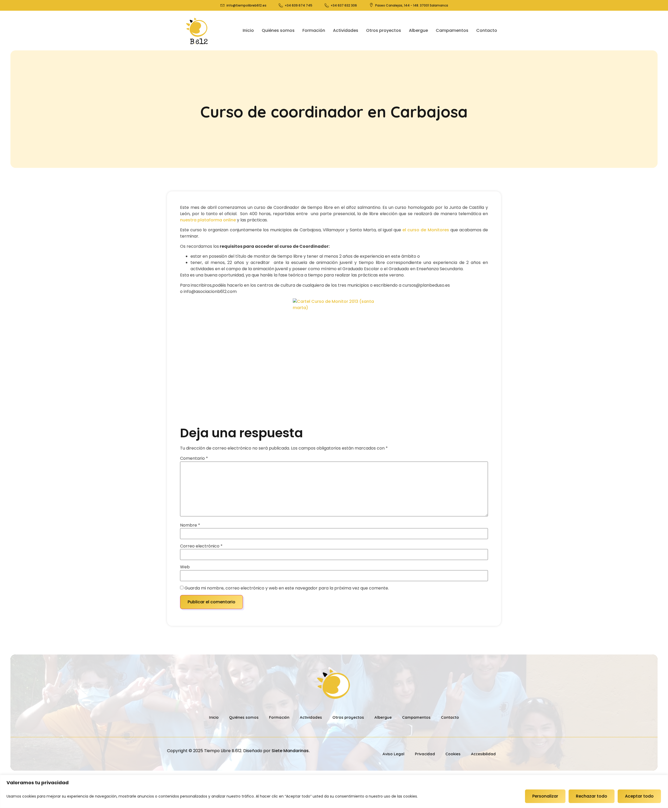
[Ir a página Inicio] (197, 30)
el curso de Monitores (425, 230)
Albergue (418, 30)
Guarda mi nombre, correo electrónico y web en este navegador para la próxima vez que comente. (286, 588)
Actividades (345, 30)
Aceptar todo (639, 796)
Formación (313, 30)
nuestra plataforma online (208, 220)
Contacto (486, 30)
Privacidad (425, 753)
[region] (334, 791)
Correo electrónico (201, 546)
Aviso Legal (393, 753)
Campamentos (452, 30)
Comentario (194, 458)
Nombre (190, 525)
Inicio (248, 30)
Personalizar (545, 796)
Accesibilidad (483, 753)
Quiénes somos (278, 30)
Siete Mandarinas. (291, 751)
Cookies (453, 753)
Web (185, 567)
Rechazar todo (591, 796)
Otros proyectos (383, 30)
